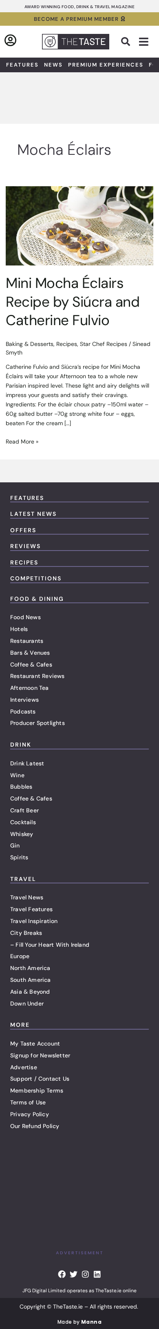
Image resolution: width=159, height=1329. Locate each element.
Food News (25, 617)
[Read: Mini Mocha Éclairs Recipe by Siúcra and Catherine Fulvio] (79, 225)
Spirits (19, 857)
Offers (23, 530)
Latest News (33, 513)
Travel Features (31, 909)
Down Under (27, 1003)
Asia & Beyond (30, 991)
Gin (15, 845)
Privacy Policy (29, 1114)
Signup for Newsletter (40, 1055)
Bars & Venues (30, 652)
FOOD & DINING (37, 598)
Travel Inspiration (34, 921)
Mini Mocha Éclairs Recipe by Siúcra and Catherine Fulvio (72, 302)
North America (30, 968)
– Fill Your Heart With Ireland (49, 944)
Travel (23, 879)
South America (30, 979)
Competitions (36, 578)
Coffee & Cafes (31, 664)
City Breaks (26, 933)
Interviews (24, 699)
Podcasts (23, 711)
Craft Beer (24, 810)
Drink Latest (27, 763)
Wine (17, 775)
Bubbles (21, 786)
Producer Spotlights (37, 723)
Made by (79, 1321)
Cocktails (23, 822)
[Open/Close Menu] (144, 42)
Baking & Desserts (29, 344)
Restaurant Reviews (37, 676)
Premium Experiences (106, 64)
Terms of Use (28, 1102)
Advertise (23, 1067)
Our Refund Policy (34, 1126)
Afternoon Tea (29, 687)
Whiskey (21, 834)
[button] (125, 41)
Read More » (22, 441)
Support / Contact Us (39, 1078)
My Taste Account (35, 1043)
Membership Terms (36, 1090)
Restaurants (26, 640)
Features (22, 64)
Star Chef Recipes (103, 344)
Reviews (25, 546)
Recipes (66, 344)
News (53, 64)
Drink (20, 744)
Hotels (19, 629)
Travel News (26, 897)
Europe (19, 956)
